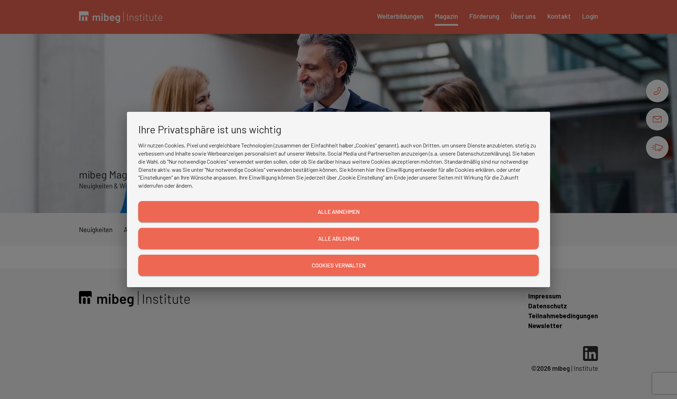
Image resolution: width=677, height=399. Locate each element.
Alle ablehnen (338, 238)
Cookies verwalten (339, 265)
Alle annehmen (339, 211)
